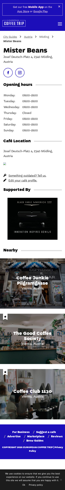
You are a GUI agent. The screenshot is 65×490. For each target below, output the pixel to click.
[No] (60, 479)
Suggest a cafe (46, 432)
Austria (28, 37)
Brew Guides (35, 441)
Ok (23, 484)
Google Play (40, 11)
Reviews (57, 436)
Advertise (14, 436)
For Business (21, 432)
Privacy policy (36, 484)
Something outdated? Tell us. (27, 175)
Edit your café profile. (22, 180)
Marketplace (35, 436)
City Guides (10, 37)
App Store (23, 11)
